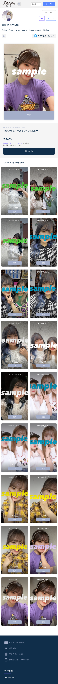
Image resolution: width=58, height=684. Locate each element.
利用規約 (5, 143)
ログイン (49, 4)
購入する (29, 151)
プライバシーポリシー (16, 143)
